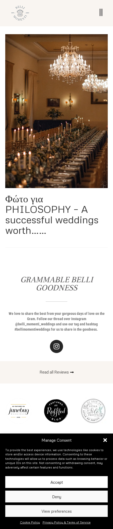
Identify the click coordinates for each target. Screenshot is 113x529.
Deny (56, 496)
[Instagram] (56, 346)
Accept (56, 482)
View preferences (57, 511)
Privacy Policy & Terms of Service (67, 522)
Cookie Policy (30, 522)
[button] (105, 440)
